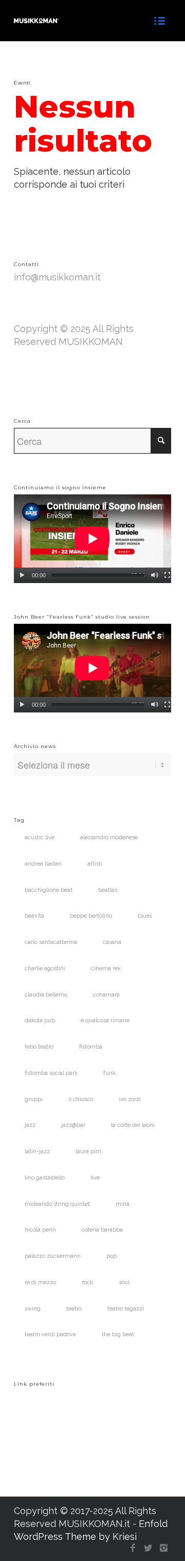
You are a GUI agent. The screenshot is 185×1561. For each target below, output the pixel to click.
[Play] (22, 575)
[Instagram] (163, 1548)
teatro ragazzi (125, 1308)
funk (109, 1073)
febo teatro (39, 1046)
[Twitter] (148, 1548)
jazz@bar (73, 1125)
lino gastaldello (45, 1177)
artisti (94, 863)
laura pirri (88, 1151)
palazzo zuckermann (53, 1256)
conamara (106, 994)
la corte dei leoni (133, 1125)
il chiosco (80, 1099)
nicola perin (40, 1229)
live (95, 1177)
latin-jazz (37, 1151)
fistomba (90, 1046)
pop (111, 1256)
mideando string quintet (57, 1204)
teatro (74, 1308)
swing (33, 1308)
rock (87, 1282)
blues (145, 915)
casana (112, 942)
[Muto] (154, 575)
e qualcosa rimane (105, 1020)
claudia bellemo (46, 994)
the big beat (118, 1334)
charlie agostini (45, 968)
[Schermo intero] (167, 575)
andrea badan (43, 863)
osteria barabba (102, 1229)
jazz (30, 1125)
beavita (34, 915)
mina (123, 1204)
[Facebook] (132, 1548)
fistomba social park (51, 1073)
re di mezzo (40, 1282)
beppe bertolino (91, 915)
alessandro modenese (109, 837)
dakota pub (40, 1020)
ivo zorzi (130, 1099)
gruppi (34, 1099)
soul (124, 1282)
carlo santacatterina (51, 942)
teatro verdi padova (50, 1334)
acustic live (39, 837)
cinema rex (106, 968)
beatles (107, 890)
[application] (92, 538)
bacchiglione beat (48, 890)
